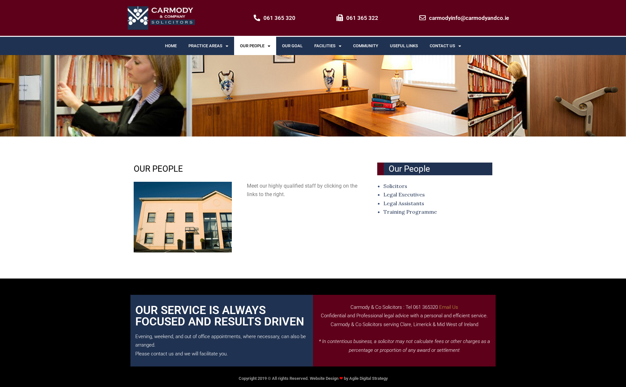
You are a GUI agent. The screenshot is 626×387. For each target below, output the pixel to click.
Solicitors (395, 186)
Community (365, 45)
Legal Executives (404, 194)
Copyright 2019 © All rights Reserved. (274, 378)
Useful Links (404, 45)
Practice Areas (205, 45)
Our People (252, 45)
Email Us (448, 307)
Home (171, 45)
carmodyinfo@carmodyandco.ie (469, 18)
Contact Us (442, 45)
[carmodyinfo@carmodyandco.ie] (422, 18)
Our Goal (292, 45)
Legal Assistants (403, 203)
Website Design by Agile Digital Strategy (349, 378)
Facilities (324, 45)
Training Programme (410, 211)
